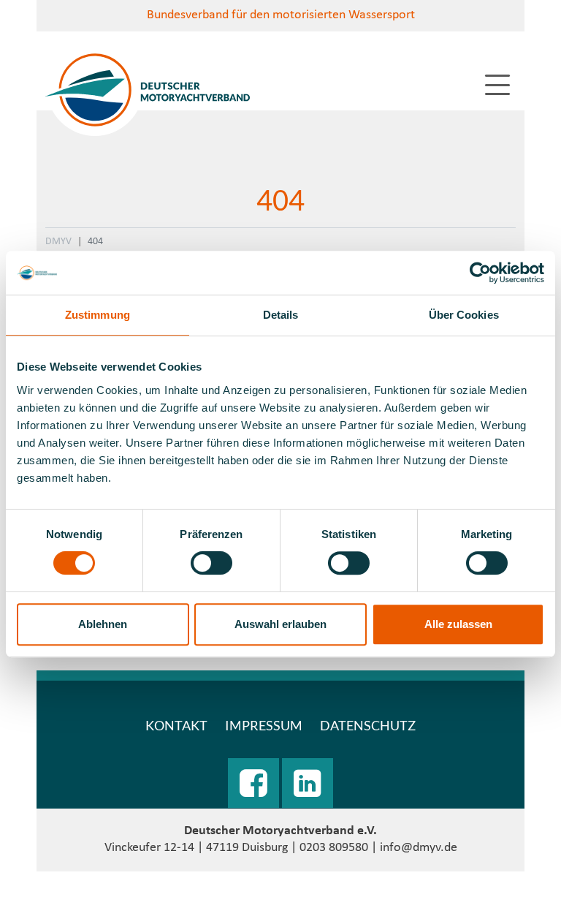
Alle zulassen (458, 624)
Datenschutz (368, 725)
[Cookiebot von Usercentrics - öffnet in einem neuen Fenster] (480, 273)
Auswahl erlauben (280, 624)
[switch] (211, 563)
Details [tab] (281, 315)
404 (95, 241)
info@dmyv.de (418, 847)
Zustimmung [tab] (97, 315)
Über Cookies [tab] (464, 315)
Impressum (263, 725)
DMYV (58, 241)
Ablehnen (102, 624)
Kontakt (176, 725)
